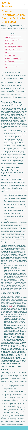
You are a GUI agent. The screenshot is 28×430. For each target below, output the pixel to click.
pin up (10, 306)
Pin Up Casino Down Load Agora (12, 49)
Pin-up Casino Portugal (10, 55)
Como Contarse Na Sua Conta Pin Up (13, 46)
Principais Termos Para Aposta (12, 66)
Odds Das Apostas (9, 43)
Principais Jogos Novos (10, 57)
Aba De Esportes (8, 54)
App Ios (6, 67)
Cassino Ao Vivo (8, 42)
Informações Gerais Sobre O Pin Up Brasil (14, 60)
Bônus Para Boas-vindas (10, 45)
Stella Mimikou (8, 4)
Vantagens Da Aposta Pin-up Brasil (13, 58)
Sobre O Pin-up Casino (10, 48)
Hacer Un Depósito (9, 61)
